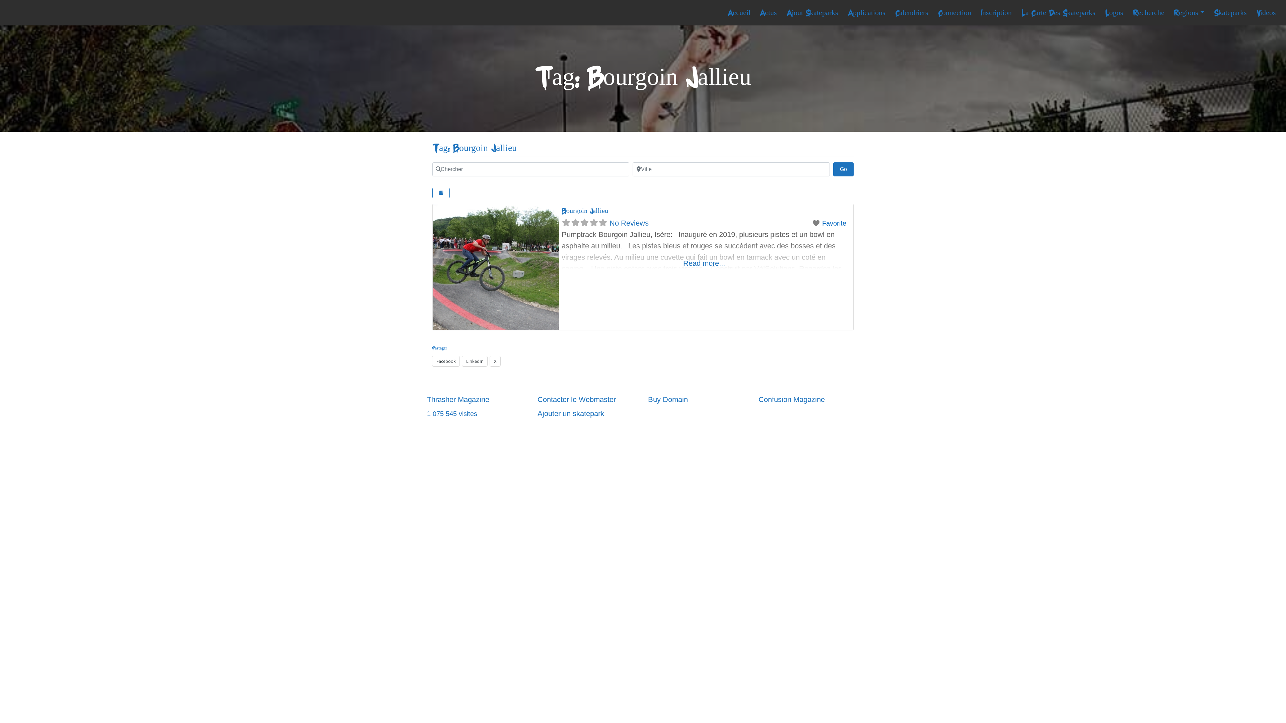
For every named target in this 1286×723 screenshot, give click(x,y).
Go (847, 169)
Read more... (704, 263)
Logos (1114, 12)
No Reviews (629, 223)
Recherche (1148, 12)
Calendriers (911, 12)
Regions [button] (1186, 12)
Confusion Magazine (792, 399)
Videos (1266, 12)
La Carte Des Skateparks (1058, 12)
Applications (866, 12)
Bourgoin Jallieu (585, 210)
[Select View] (441, 193)
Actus (768, 12)
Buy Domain (668, 399)
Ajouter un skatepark (571, 413)
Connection (954, 12)
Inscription (996, 12)
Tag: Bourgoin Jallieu (474, 148)
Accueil (739, 12)
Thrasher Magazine (458, 399)
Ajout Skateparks (812, 12)
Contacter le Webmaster (577, 399)
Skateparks (1230, 12)
